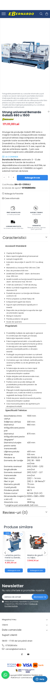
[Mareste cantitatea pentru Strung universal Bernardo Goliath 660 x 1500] (13, 177)
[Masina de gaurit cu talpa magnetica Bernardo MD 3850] (36, 542)
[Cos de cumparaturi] (46, 14)
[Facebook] (21, 654)
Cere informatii (11, 198)
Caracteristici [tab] (14, 237)
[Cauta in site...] (41, 14)
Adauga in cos (32, 177)
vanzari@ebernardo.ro (15, 649)
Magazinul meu (9, 619)
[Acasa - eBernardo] (20, 14)
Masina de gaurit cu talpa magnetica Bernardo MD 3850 (35, 556)
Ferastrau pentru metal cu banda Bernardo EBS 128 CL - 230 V (12, 556)
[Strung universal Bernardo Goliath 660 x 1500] (25, 55)
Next (48, 58)
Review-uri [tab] (15, 512)
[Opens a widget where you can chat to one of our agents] (40, 679)
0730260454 (11, 645)
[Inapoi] (48, 112)
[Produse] (3, 14)
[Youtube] (28, 654)
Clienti (5, 625)
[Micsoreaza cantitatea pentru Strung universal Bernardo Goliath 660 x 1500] (4, 177)
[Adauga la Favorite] (21, 534)
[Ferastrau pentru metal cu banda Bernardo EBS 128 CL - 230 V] (14, 542)
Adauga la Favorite (13, 193)
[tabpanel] (25, 55)
